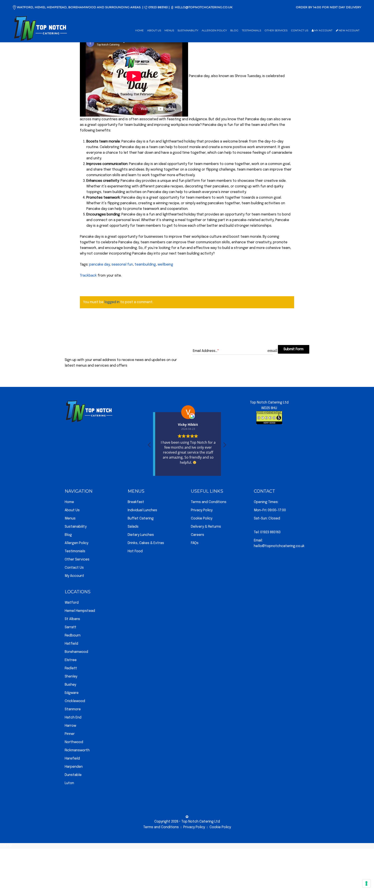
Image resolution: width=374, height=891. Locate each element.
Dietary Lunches (141, 535)
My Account (323, 30)
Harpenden (74, 767)
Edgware (72, 693)
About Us (154, 30)
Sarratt (70, 627)
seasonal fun (122, 264)
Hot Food (135, 551)
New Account (348, 30)
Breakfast (136, 502)
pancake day (99, 264)
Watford (72, 603)
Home (139, 30)
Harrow (70, 726)
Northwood (74, 742)
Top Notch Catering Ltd (200, 821)
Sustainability (187, 30)
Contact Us (299, 30)
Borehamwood (76, 652)
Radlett (71, 668)
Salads (133, 527)
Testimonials (251, 30)
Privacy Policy (202, 510)
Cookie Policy (201, 518)
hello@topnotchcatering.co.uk (203, 7)
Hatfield (71, 644)
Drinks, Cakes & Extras (146, 543)
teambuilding (145, 264)
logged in (111, 302)
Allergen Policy (214, 30)
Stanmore (73, 709)
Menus (169, 30)
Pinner (70, 734)
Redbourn (73, 635)
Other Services (275, 30)
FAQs (194, 543)
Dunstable (73, 775)
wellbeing (165, 264)
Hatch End (73, 717)
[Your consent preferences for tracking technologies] (366, 883)
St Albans (72, 619)
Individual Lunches (142, 510)
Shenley (71, 676)
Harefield (72, 758)
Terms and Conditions (208, 502)
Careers (197, 535)
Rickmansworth (77, 750)
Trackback (88, 275)
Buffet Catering (141, 518)
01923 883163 (158, 7)
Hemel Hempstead (80, 611)
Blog (234, 30)
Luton (69, 783)
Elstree (71, 660)
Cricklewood (75, 701)
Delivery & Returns (206, 527)
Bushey (70, 685)
